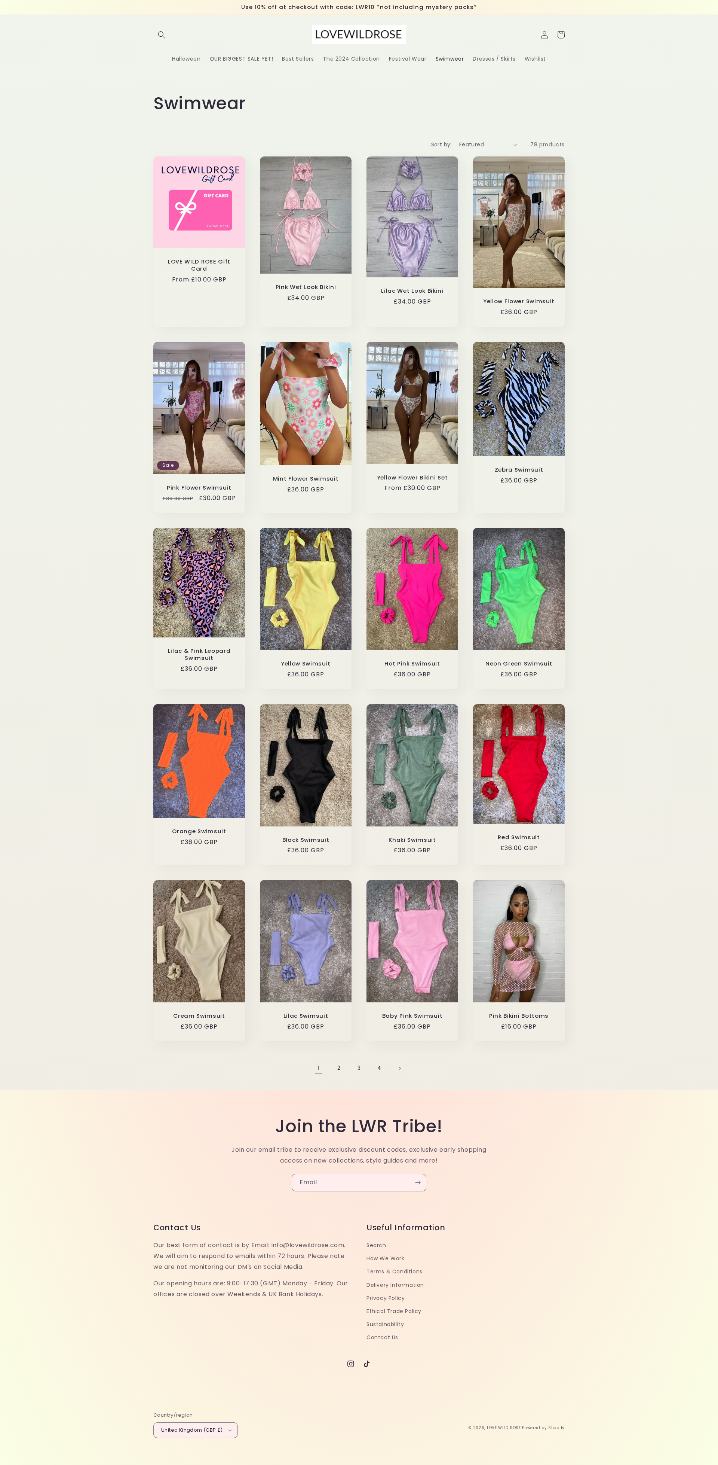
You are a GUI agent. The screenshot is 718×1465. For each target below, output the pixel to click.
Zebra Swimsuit (519, 469)
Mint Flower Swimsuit (306, 478)
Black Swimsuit (305, 840)
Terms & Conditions (394, 1271)
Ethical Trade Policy (393, 1311)
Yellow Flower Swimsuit (519, 301)
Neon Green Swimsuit (518, 663)
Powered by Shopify (543, 1428)
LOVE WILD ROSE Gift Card (199, 265)
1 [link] (318, 1068)
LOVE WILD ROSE (504, 1428)
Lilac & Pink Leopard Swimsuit (199, 655)
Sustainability (385, 1324)
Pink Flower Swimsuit (199, 487)
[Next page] (399, 1068)
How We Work (385, 1258)
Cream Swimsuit (199, 1016)
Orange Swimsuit (199, 831)
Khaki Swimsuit (412, 840)
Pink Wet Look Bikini (306, 287)
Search (376, 1245)
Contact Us (382, 1337)
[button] (161, 35)
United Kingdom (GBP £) (192, 1430)
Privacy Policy (385, 1298)
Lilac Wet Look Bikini (412, 291)
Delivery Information (395, 1285)
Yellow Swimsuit (306, 663)
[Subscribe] (417, 1182)
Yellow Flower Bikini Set (412, 477)
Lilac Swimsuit (305, 1016)
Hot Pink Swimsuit (412, 663)
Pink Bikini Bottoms (519, 1016)
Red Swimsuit (519, 837)
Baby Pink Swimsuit (412, 1016)
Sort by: (441, 144)
